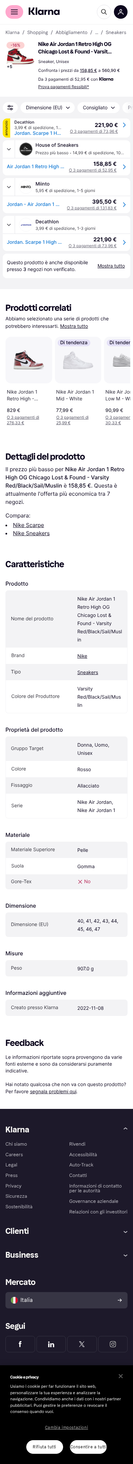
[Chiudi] (120, 1376)
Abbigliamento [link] (72, 32)
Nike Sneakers (31, 533)
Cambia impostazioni (66, 1427)
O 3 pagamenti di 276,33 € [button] (23, 420)
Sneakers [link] (116, 32)
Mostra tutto (74, 326)
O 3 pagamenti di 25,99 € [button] (72, 420)
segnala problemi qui (53, 1091)
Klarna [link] (12, 32)
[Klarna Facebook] (20, 1344)
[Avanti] (118, 379)
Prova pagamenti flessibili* (63, 86)
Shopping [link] (37, 32)
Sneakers (87, 672)
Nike (82, 656)
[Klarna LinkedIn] (51, 1344)
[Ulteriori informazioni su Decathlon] (8, 224)
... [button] (96, 32)
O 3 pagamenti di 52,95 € (93, 170)
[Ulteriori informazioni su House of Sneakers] (8, 149)
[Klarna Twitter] (82, 1344)
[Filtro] (10, 107)
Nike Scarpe (28, 525)
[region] (66, 1414)
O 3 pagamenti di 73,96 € (94, 131)
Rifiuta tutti (44, 1447)
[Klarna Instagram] (113, 1344)
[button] (20, 56)
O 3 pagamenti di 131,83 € (92, 207)
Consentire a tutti (88, 1447)
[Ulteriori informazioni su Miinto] (8, 186)
